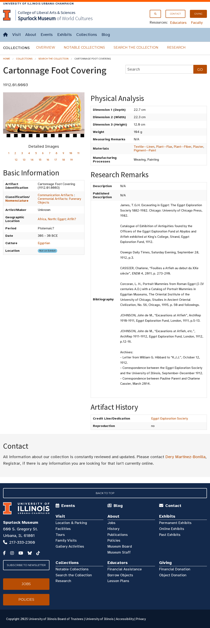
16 (48, 159)
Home (6, 58)
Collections (86, 34)
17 (55, 159)
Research (176, 47)
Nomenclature (17, 201)
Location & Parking (71, 522)
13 (24, 159)
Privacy (141, 619)
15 (40, 159)
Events (47, 34)
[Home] (5, 34)
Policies (113, 540)
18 (63, 159)
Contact (175, 13)
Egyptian (44, 243)
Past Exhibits (169, 534)
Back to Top (105, 493)
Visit (16, 34)
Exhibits (64, 34)
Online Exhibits (171, 528)
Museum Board (119, 546)
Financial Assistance (124, 569)
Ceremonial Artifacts (52, 199)
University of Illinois (100, 619)
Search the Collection (136, 47)
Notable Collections (84, 47)
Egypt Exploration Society (169, 418)
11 (78, 153)
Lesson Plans (118, 581)
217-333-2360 (22, 542)
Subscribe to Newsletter (26, 565)
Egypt (61, 219)
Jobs (111, 522)
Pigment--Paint (145, 150)
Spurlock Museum (20, 522)
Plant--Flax (164, 147)
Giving (198, 13)
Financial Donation (174, 569)
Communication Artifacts (55, 195)
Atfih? (71, 219)
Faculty (197, 22)
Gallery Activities (70, 546)
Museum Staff (119, 552)
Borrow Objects (120, 575)
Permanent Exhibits (175, 522)
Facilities (63, 528)
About (30, 34)
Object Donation (172, 575)
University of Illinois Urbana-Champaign (38, 3)
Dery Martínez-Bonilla (185, 456)
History (113, 528)
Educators (178, 22)
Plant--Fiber (182, 147)
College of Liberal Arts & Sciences (46, 12)
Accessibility (125, 619)
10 (70, 153)
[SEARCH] (155, 14)
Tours (60, 534)
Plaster (198, 147)
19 (71, 159)
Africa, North (47, 219)
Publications (117, 534)
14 (32, 159)
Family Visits (66, 540)
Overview (45, 47)
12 (16, 159)
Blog (106, 34)
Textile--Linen (144, 147)
